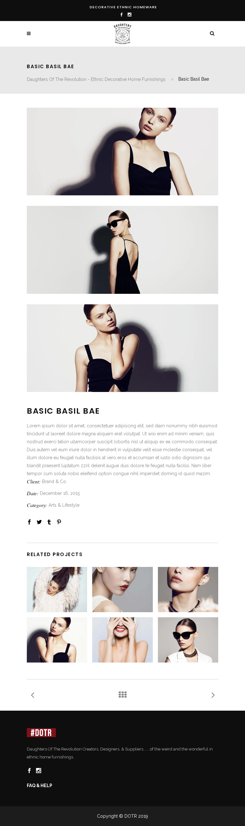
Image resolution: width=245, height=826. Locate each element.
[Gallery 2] (122, 249)
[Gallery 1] (122, 151)
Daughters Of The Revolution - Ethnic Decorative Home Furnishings (96, 79)
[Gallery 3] (122, 348)
